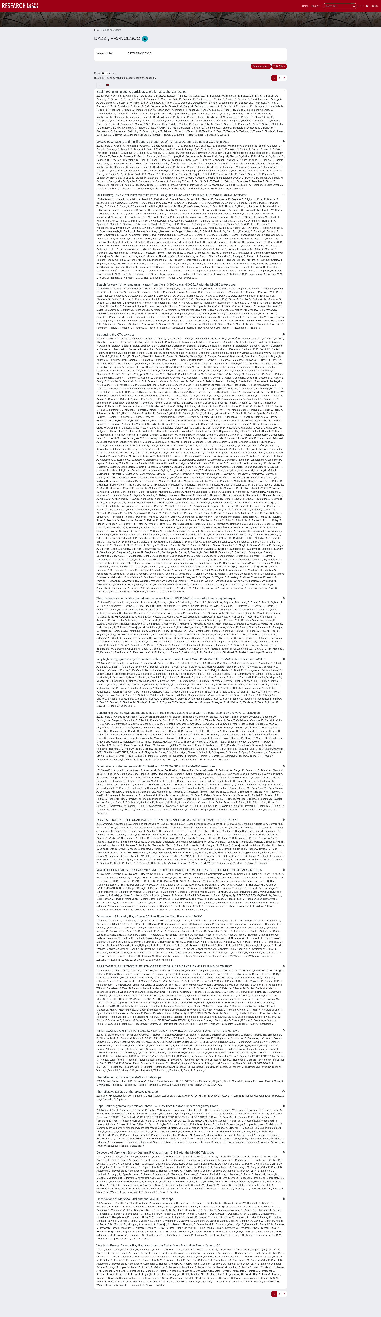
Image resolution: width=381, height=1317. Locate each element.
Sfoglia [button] (314, 6)
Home (305, 6)
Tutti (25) (278, 66)
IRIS (96, 30)
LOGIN (374, 6)
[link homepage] (21, 6)
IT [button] (361, 6)
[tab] (100, 85)
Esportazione (260, 66)
